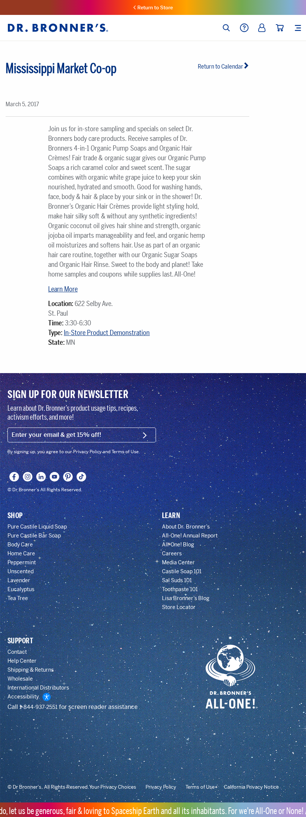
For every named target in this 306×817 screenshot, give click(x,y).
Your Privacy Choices (112, 787)
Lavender (18, 580)
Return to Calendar (220, 66)
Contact (17, 652)
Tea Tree (17, 598)
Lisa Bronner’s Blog (185, 598)
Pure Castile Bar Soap (34, 535)
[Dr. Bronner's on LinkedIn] (41, 476)
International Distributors (38, 687)
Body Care (20, 544)
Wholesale (20, 678)
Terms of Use (200, 787)
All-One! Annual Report (190, 535)
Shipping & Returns (30, 669)
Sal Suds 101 (177, 580)
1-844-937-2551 (38, 707)
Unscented (20, 571)
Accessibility (23, 696)
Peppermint (21, 562)
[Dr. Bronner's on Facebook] (14, 476)
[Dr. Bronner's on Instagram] (28, 476)
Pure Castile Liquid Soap (37, 526)
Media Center (178, 562)
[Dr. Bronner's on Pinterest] (68, 476)
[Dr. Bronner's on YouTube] (55, 476)
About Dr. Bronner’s (186, 526)
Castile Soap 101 (182, 571)
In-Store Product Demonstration (107, 333)
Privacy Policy (161, 787)
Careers (172, 553)
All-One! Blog (178, 544)
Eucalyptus (20, 589)
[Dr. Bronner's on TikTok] (81, 476)
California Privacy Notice (251, 787)
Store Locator (179, 607)
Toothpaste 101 (180, 589)
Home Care (21, 553)
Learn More (63, 289)
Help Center (22, 660)
